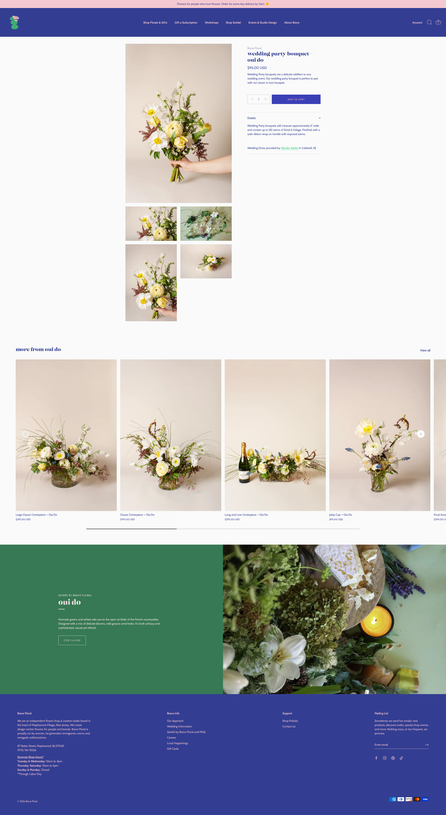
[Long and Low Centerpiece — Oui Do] (275, 435)
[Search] (429, 22)
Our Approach (175, 721)
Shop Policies (290, 721)
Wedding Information (179, 726)
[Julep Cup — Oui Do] (379, 435)
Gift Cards (173, 749)
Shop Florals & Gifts (155, 22)
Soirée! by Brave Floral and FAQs (186, 732)
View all (425, 350)
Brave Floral (254, 48)
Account (417, 22)
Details (251, 118)
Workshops (211, 22)
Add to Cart (296, 99)
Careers (171, 737)
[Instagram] (384, 757)
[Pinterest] (393, 757)
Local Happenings (177, 743)
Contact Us (289, 726)
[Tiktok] (401, 757)
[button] (25, 434)
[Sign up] (427, 745)
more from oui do (38, 349)
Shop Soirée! (233, 22)
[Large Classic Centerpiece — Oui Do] (66, 435)
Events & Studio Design (262, 22)
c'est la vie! (72, 640)
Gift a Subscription (186, 22)
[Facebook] (376, 757)
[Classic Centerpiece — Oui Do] (170, 435)
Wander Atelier (289, 148)
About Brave (291, 22)
